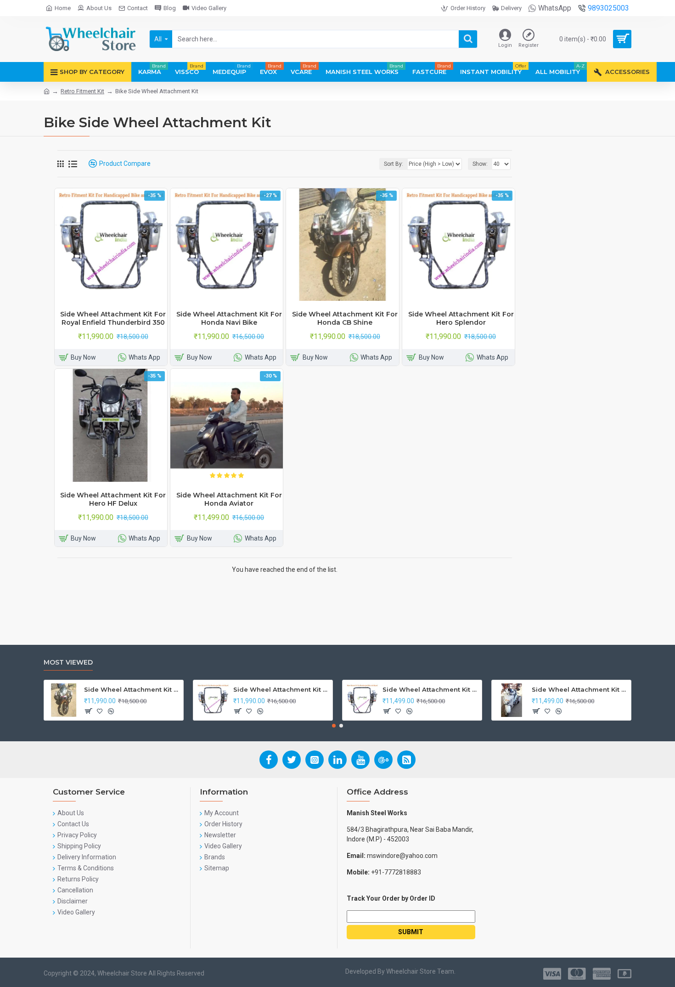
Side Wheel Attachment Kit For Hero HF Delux (113, 499)
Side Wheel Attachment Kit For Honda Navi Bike (229, 318)
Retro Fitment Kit (82, 91)
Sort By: (393, 164)
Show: (480, 164)
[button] (334, 726)
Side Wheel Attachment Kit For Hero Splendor (461, 318)
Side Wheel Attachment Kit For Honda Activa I (580, 689)
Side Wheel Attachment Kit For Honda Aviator (229, 499)
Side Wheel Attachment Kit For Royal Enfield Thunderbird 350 (113, 318)
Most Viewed (68, 662)
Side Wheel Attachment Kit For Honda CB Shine (345, 318)
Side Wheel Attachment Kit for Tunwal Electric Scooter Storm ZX (430, 689)
